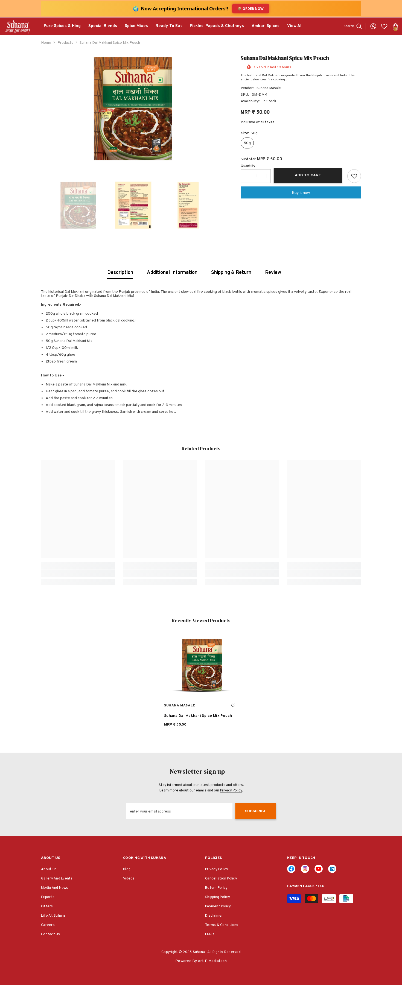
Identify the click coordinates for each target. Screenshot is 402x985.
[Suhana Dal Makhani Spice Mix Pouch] (201, 665)
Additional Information (172, 273)
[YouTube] (318, 869)
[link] (78, 573)
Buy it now (301, 192)
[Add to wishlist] (354, 176)
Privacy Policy (231, 790)
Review (273, 273)
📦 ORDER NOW (251, 8)
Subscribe (255, 811)
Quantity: (249, 166)
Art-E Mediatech (212, 961)
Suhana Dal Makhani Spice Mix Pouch (198, 716)
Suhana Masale (269, 88)
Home (46, 43)
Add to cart (309, 175)
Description (120, 273)
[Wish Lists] (384, 26)
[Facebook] (291, 869)
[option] (133, 108)
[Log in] (373, 26)
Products (65, 43)
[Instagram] (305, 869)
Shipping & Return (231, 273)
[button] (43, 205)
